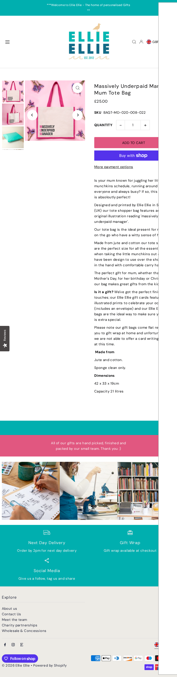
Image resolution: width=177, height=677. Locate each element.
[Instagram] (13, 645)
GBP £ (157, 42)
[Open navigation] (33, 41)
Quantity (103, 125)
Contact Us (11, 614)
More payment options (113, 167)
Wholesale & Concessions (24, 630)
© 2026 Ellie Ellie (16, 665)
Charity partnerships (20, 625)
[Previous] (32, 115)
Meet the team (14, 619)
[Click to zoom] (77, 88)
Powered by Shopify (50, 665)
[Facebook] (5, 645)
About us (9, 608)
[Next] (77, 115)
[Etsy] (21, 645)
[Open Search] (134, 42)
